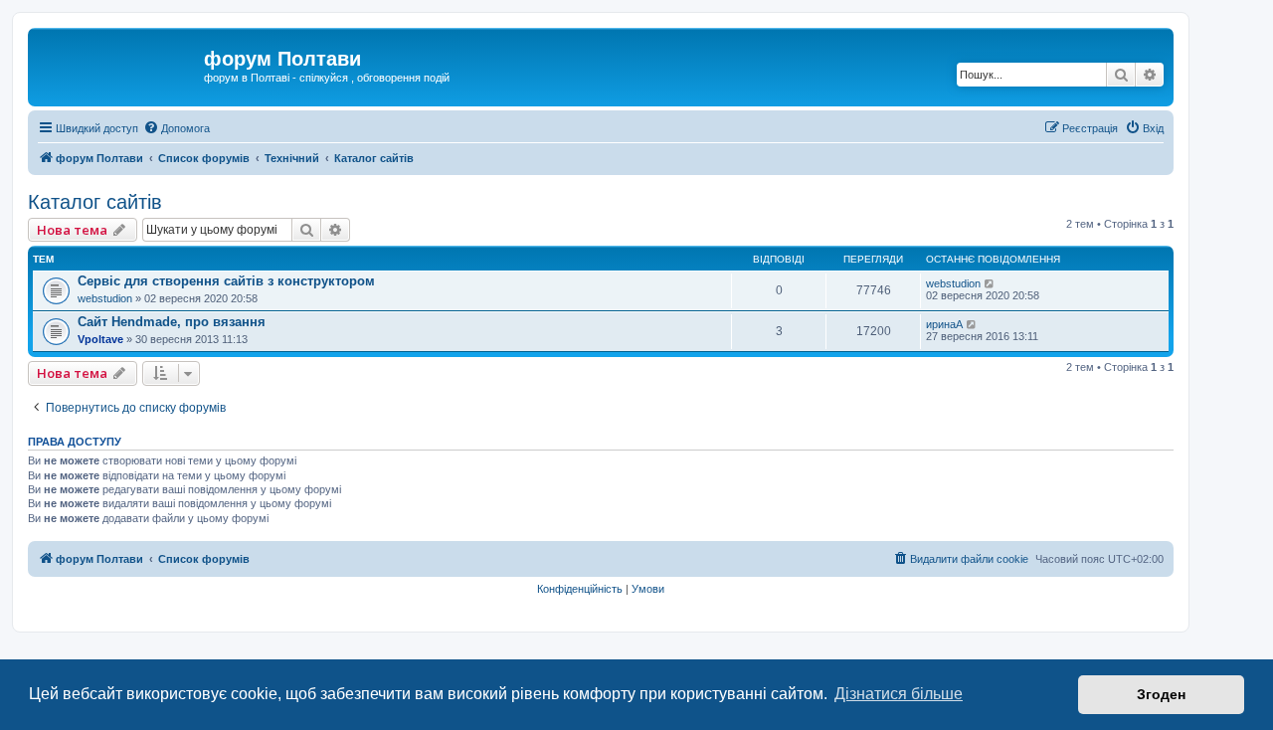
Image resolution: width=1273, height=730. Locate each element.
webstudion (105, 298)
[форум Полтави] (118, 64)
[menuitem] (176, 128)
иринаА (944, 324)
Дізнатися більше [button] (898, 693)
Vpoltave (100, 339)
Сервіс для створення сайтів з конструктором (226, 281)
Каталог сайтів (95, 202)
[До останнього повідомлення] (990, 283)
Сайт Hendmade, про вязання (172, 321)
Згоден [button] (1161, 694)
